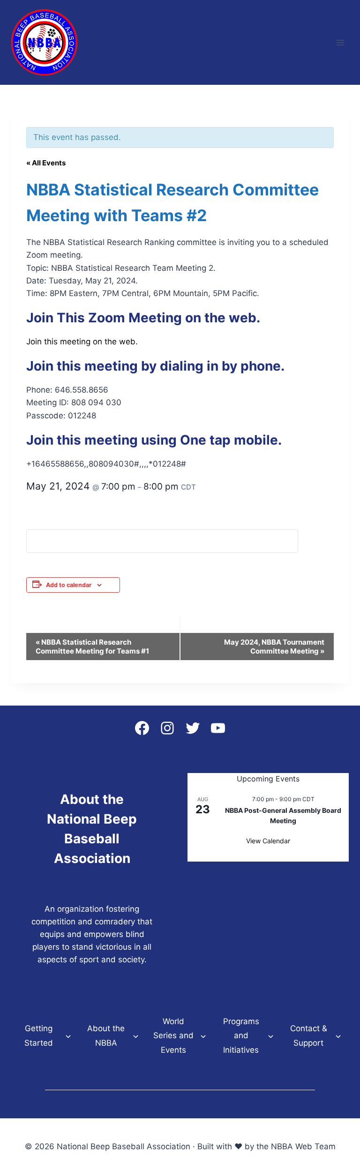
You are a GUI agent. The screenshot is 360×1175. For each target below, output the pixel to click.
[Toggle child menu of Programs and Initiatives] (270, 1036)
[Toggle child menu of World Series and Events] (203, 1036)
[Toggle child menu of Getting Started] (68, 1036)
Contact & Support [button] (308, 1036)
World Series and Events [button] (173, 1036)
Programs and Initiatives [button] (241, 1036)
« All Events (46, 162)
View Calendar (268, 841)
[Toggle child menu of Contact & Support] (338, 1036)
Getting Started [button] (38, 1036)
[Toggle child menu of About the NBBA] (135, 1036)
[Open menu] (340, 42)
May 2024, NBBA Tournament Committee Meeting (274, 646)
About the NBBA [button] (106, 1036)
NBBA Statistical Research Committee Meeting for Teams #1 (92, 646)
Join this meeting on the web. (82, 341)
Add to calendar (68, 584)
